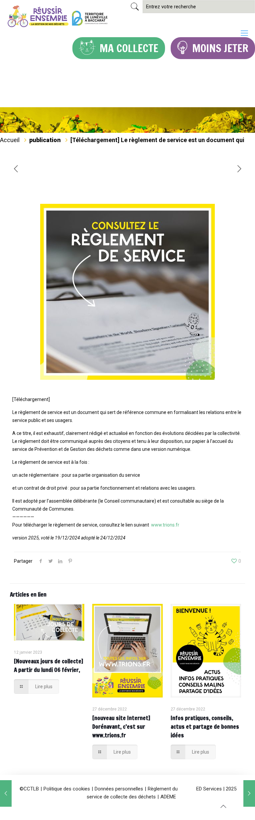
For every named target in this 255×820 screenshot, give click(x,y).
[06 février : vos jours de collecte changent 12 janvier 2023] (249, 793)
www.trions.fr (165, 525)
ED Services (209, 789)
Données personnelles (119, 789)
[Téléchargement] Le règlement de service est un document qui (157, 139)
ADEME (168, 797)
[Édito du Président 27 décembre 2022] (6, 793)
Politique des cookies (66, 789)
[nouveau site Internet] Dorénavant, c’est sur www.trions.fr (121, 726)
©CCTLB (29, 789)
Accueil (10, 139)
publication (45, 139)
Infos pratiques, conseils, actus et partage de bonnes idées (205, 726)
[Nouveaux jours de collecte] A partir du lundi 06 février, (48, 665)
